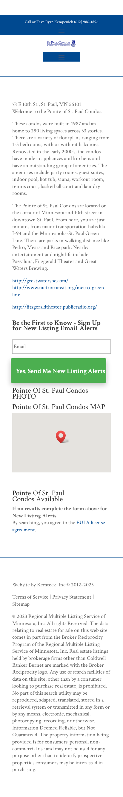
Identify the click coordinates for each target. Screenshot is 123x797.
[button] (62, 437)
